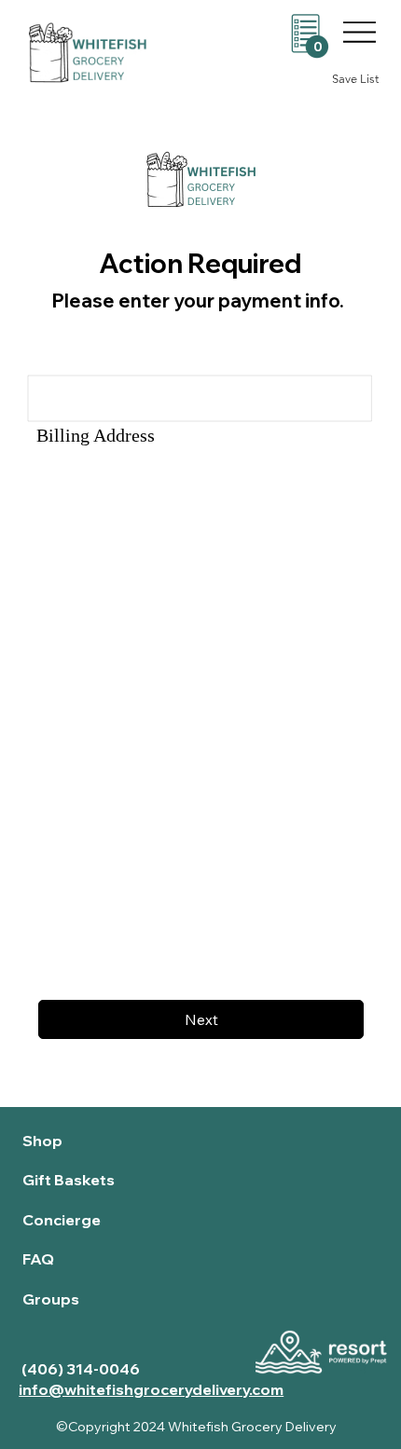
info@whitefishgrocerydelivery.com (151, 1389)
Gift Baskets (68, 1179)
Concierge (61, 1219)
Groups (50, 1299)
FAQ (38, 1259)
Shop (42, 1140)
